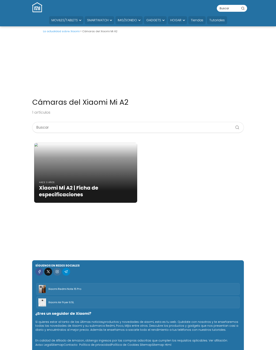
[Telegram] (66, 272)
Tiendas (197, 20)
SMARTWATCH (98, 20)
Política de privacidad (95, 345)
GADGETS (153, 20)
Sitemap (58, 345)
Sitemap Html (161, 345)
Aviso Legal (43, 345)
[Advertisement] (138, 67)
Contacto (71, 345)
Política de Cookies (125, 345)
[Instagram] (57, 272)
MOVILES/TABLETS (65, 20)
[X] (48, 272)
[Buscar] (243, 8)
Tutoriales (217, 20)
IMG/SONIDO (127, 20)
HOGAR (175, 20)
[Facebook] (39, 272)
